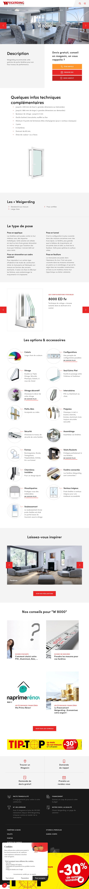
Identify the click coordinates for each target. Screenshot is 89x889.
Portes (10, 838)
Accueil (9, 10)
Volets (10, 834)
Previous (3, 25)
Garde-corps (51, 834)
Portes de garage (14, 842)
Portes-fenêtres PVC (48, 10)
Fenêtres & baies (20, 10)
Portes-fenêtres (34, 10)
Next (85, 25)
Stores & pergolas (54, 830)
